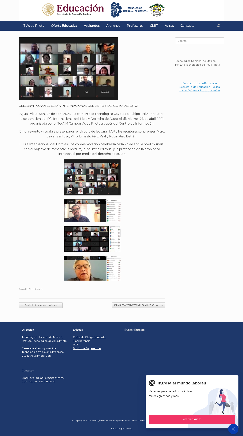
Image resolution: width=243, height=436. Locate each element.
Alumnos (113, 25)
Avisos (169, 25)
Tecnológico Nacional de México (199, 90)
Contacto (188, 25)
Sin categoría (35, 289)
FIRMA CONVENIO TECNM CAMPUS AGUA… (138, 305)
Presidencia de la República (199, 83)
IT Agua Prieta (33, 25)
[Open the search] (218, 26)
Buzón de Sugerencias (87, 348)
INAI (75, 344)
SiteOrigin (118, 428)
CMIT (154, 25)
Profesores (135, 25)
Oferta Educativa (64, 25)
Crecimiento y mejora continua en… (41, 305)
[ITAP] (121, 10)
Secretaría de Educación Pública (199, 86)
